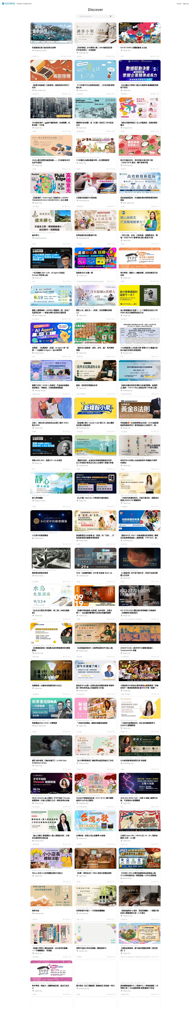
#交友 (122, 582)
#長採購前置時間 (126, 394)
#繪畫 (34, 431)
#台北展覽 (35, 206)
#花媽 (122, 131)
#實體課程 (124, 94)
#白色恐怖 (35, 319)
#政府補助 (35, 657)
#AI (33, 281)
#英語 (122, 244)
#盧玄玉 (79, 319)
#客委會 (123, 169)
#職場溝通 (35, 844)
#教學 (122, 769)
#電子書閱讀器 (81, 394)
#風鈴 (122, 469)
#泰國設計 (124, 319)
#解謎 (34, 169)
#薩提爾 (79, 657)
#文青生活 (35, 94)
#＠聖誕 (79, 244)
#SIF (122, 56)
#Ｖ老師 (79, 732)
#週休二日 (124, 732)
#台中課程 (124, 544)
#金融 (78, 582)
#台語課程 (80, 94)
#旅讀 (78, 619)
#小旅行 (35, 919)
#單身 (78, 882)
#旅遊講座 (35, 694)
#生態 (34, 619)
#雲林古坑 (80, 769)
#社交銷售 (124, 431)
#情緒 (34, 994)
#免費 (78, 169)
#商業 (34, 732)
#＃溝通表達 (125, 657)
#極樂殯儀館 (80, 131)
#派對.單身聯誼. (126, 694)
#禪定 (34, 507)
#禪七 (34, 244)
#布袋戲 (79, 844)
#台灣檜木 (35, 582)
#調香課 (79, 56)
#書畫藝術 (35, 957)
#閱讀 (78, 469)
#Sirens (34, 769)
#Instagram (36, 807)
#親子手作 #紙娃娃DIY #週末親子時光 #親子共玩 (136, 957)
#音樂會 (79, 957)
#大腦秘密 (124, 507)
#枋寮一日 (35, 56)
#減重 (78, 544)
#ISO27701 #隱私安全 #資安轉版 (131, 619)
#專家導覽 (80, 356)
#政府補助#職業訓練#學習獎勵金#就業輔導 (90, 281)
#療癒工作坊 (36, 394)
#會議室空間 (125, 994)
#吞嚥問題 (80, 206)
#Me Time (80, 919)
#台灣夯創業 (80, 694)
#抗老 (122, 206)
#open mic (124, 844)
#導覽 (34, 131)
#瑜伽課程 (124, 919)
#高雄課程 (80, 431)
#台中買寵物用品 (82, 807)
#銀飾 (78, 994)
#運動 (122, 281)
